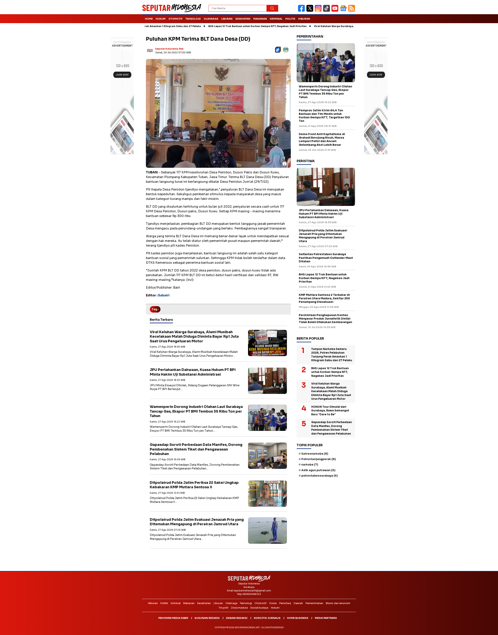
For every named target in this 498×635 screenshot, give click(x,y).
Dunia (273, 603)
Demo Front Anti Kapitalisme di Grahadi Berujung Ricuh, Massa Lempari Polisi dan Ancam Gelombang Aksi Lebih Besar (322, 139)
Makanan (260, 18)
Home (149, 18)
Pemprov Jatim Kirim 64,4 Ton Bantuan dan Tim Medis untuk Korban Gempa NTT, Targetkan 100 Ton (324, 116)
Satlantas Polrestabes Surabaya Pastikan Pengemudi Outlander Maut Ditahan (326, 257)
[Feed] (352, 10)
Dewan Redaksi (236, 618)
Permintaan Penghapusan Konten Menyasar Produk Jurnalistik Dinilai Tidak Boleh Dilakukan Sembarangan (325, 318)
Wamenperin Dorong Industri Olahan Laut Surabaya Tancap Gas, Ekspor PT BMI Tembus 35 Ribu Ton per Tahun (196, 411)
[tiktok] (327, 10)
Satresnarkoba (314, 453)
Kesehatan (242, 18)
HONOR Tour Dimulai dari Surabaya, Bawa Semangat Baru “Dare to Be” (330, 410)
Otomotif (175, 18)
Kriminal (276, 18)
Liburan (226, 18)
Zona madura (239, 607)
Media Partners (326, 618)
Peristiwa (285, 603)
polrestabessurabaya (319, 475)
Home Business (297, 618)
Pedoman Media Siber (173, 618)
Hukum (161, 18)
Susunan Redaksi (207, 618)
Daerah (298, 603)
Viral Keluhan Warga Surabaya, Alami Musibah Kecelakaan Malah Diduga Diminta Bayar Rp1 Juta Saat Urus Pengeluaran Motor (194, 336)
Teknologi (193, 18)
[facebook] (302, 10)
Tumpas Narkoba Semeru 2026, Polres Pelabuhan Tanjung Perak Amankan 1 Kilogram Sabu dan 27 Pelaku (331, 354)
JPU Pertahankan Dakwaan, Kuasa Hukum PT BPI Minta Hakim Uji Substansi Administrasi (193, 372)
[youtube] (335, 10)
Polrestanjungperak (318, 459)
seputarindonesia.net (169, 48)
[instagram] (319, 10)
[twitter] (310, 10)
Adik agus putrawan (318, 470)
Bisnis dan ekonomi (338, 603)
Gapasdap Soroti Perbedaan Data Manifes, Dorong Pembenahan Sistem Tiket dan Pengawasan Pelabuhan (196, 449)
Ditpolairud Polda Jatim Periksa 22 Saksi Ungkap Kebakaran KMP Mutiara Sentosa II (194, 484)
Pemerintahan (314, 603)
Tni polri (223, 607)
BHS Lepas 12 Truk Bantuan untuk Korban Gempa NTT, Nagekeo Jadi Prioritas (225, 26)
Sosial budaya (259, 607)
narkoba (309, 464)
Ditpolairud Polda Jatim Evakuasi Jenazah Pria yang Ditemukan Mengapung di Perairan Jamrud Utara (197, 521)
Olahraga (211, 18)
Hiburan (304, 18)
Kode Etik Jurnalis (267, 618)
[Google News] (344, 10)
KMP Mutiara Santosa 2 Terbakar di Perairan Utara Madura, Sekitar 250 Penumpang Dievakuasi (324, 298)
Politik (290, 18)
